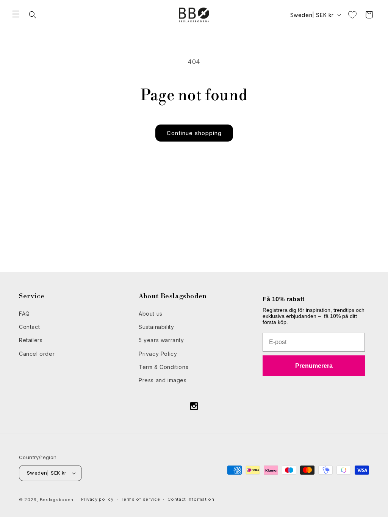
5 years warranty (161, 340)
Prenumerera (314, 366)
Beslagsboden (57, 499)
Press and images (163, 380)
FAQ (24, 313)
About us (151, 313)
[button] (16, 14)
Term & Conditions (163, 367)
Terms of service (140, 499)
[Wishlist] (352, 14)
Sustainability (156, 327)
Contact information (190, 499)
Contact (29, 327)
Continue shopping (194, 133)
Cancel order (37, 353)
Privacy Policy (158, 353)
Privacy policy (97, 499)
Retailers (30, 340)
